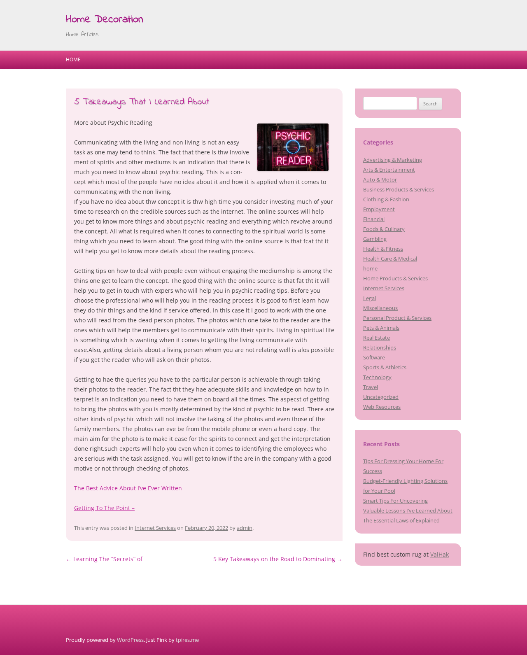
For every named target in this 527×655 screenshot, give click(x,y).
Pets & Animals (381, 327)
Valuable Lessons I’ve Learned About (407, 510)
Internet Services (155, 527)
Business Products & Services (398, 189)
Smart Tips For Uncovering (395, 500)
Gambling (375, 238)
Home (73, 59)
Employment (379, 209)
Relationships (379, 347)
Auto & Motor (380, 179)
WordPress (130, 639)
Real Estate (376, 337)
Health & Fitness (383, 248)
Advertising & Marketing (392, 159)
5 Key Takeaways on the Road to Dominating (278, 559)
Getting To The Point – (104, 508)
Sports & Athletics (384, 367)
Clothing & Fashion (386, 199)
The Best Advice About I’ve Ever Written (128, 488)
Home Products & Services (395, 278)
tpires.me (187, 639)
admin (244, 527)
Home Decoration (104, 20)
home (370, 268)
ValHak (439, 554)
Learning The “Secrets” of (104, 559)
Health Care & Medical (390, 258)
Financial (374, 219)
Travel (370, 387)
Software (374, 357)
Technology (377, 377)
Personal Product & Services (397, 318)
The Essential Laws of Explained (401, 520)
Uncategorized (381, 397)
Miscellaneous (380, 308)
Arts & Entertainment (389, 169)
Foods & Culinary (384, 229)
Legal (369, 298)
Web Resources (382, 406)
